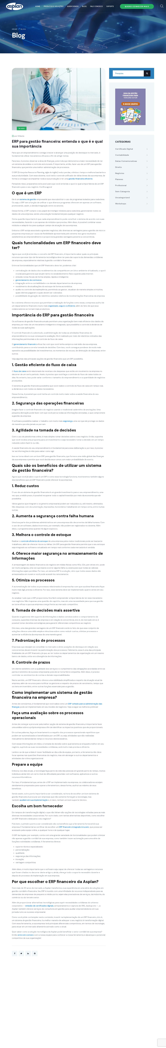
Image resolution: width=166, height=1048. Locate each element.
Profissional (120, 185)
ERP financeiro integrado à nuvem (74, 827)
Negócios (119, 173)
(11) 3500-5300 (25, 988)
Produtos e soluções (53, 6)
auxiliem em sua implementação (34, 800)
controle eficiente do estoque (34, 541)
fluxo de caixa (20, 371)
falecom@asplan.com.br (25, 993)
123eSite (150, 1041)
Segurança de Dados (70, 1015)
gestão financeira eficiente (80, 178)
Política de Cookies (86, 1041)
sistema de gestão (28, 199)
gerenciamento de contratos (28, 280)
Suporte (110, 6)
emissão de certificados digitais (39, 905)
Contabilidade (122, 155)
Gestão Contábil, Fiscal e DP (74, 991)
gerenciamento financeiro (25, 344)
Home (37, 6)
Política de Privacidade (64, 1041)
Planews (119, 179)
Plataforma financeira (70, 986)
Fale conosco (96, 6)
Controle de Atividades (71, 1000)
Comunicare (137, 1041)
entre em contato (26, 935)
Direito (118, 167)
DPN (62, 1020)
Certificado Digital (124, 149)
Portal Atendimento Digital (73, 995)
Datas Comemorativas (126, 161)
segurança (67, 421)
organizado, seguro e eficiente (61, 306)
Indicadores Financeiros (72, 1005)
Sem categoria (122, 191)
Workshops (120, 203)
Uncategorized (122, 197)
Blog (84, 6)
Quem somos (73, 6)
